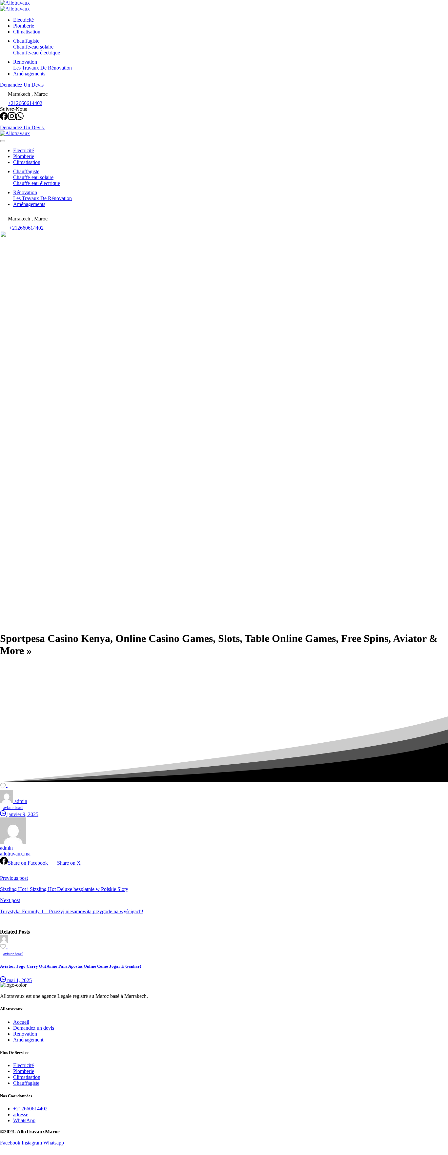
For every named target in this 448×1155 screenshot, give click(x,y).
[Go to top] (4, 1152)
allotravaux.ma (15, 853)
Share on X (69, 863)
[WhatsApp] (20, 118)
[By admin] (4, 941)
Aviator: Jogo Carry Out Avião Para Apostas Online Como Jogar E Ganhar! (70, 966)
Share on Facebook (28, 863)
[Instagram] (12, 118)
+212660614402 (25, 103)
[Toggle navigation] (2, 141)
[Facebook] (4, 118)
